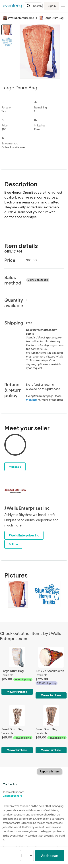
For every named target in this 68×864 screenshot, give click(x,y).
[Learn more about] (15, 445)
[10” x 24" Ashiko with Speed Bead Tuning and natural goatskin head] (51, 673)
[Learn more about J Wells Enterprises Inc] (15, 491)
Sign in (52, 5)
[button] (33, 6)
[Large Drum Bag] (17, 671)
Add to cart (49, 855)
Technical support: (13, 793)
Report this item (49, 771)
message (32, 399)
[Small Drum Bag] (17, 729)
